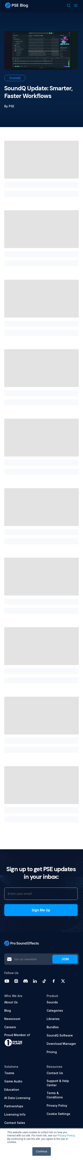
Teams (9, 1073)
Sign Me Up (41, 910)
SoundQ (15, 78)
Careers (10, 1027)
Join (65, 959)
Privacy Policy (66, 1135)
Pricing (52, 1052)
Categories (55, 1010)
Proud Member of (17, 1035)
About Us (11, 1002)
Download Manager (61, 1043)
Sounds (52, 1002)
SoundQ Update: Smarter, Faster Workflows (38, 92)
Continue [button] (41, 1151)
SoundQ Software (60, 1035)
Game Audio (13, 1081)
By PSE (9, 106)
